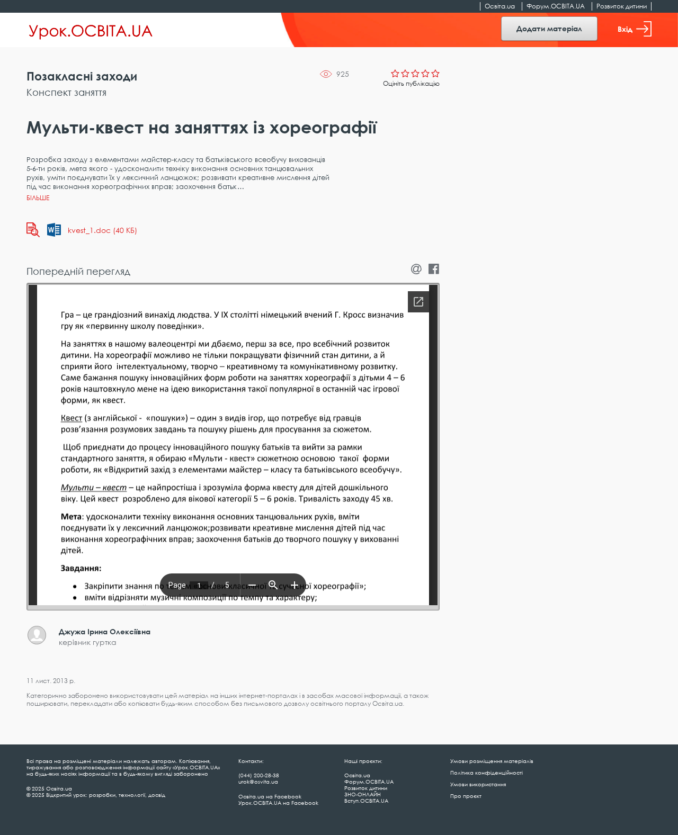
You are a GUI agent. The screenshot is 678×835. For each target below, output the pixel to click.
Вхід (625, 28)
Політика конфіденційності (486, 772)
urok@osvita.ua (258, 781)
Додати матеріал (549, 28)
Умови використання (478, 784)
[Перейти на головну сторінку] (90, 30)
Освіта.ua (500, 6)
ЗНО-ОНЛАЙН (362, 794)
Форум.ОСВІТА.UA (556, 6)
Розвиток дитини (621, 6)
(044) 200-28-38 (258, 775)
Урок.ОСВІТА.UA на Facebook (278, 803)
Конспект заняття (66, 92)
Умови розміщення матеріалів (491, 761)
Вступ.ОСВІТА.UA (366, 800)
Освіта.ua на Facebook (269, 796)
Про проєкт (465, 796)
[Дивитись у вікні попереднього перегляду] (33, 229)
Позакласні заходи (81, 76)
